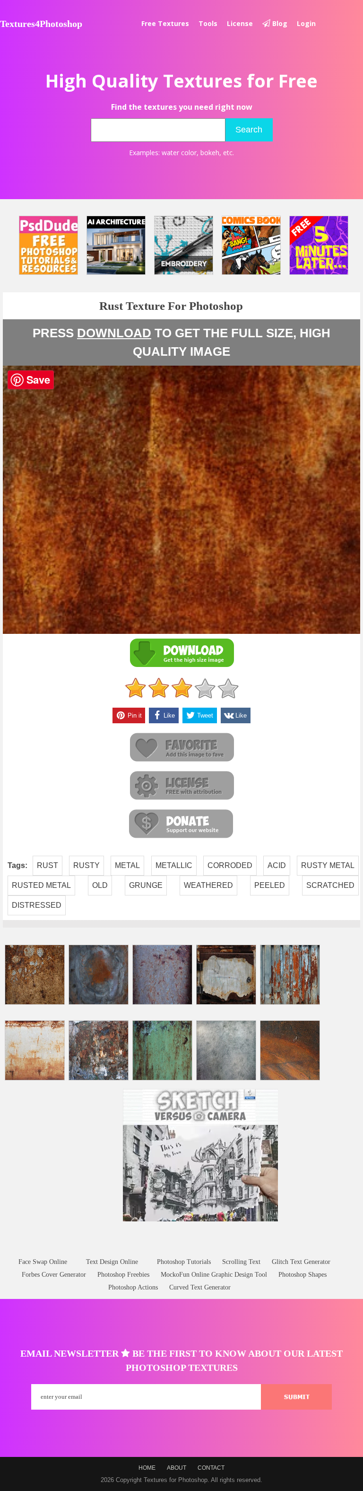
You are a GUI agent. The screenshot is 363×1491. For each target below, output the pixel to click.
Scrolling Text (241, 1261)
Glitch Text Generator (301, 1261)
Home (147, 1468)
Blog (278, 23)
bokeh (209, 152)
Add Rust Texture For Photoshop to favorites (181, 747)
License (240, 23)
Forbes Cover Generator (54, 1274)
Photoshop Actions (133, 1287)
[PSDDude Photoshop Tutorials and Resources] (48, 245)
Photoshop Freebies (123, 1274)
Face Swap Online (42, 1261)
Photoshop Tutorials (184, 1261)
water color (179, 152)
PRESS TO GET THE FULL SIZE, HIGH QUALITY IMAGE (181, 342)
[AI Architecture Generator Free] (116, 245)
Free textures (165, 23)
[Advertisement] (181, 1248)
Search (248, 129)
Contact (211, 1468)
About (176, 1468)
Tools (208, 23)
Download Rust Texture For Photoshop (181, 653)
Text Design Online (112, 1261)
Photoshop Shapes (302, 1274)
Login (306, 23)
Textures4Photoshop (41, 23)
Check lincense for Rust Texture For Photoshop (181, 786)
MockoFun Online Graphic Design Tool (214, 1274)
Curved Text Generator (200, 1287)
